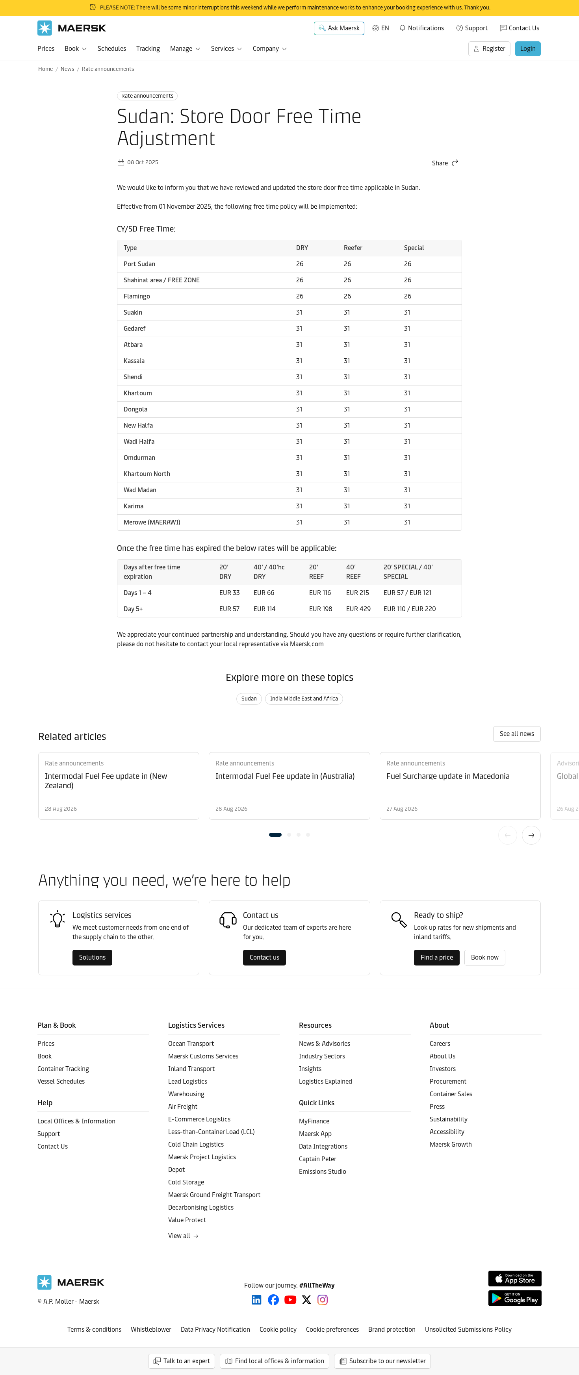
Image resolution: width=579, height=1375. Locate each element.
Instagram (322, 1299)
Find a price (437, 957)
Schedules (112, 48)
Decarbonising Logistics (201, 1207)
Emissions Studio (322, 1171)
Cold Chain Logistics (196, 1144)
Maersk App (315, 1134)
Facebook (273, 1299)
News (67, 69)
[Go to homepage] (71, 28)
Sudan (249, 698)
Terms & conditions (94, 1329)
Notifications (421, 27)
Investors (443, 1069)
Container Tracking (63, 1069)
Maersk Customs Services (203, 1056)
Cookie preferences (332, 1329)
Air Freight (182, 1106)
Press (437, 1106)
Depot (176, 1169)
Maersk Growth (451, 1144)
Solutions (92, 957)
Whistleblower (151, 1329)
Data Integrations (323, 1146)
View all (179, 1236)
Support (476, 28)
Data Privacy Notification (215, 1329)
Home (45, 69)
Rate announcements (108, 69)
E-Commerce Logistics (199, 1119)
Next (531, 835)
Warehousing (186, 1094)
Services (222, 48)
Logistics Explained (325, 1081)
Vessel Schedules (61, 1081)
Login (528, 48)
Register (493, 48)
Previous (507, 835)
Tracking (148, 48)
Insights (310, 1069)
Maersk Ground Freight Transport (214, 1195)
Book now (485, 957)
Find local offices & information (279, 1361)
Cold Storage (186, 1182)
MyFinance (314, 1121)
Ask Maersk (344, 28)
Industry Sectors (322, 1056)
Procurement (448, 1081)
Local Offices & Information (76, 1121)
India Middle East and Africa (304, 698)
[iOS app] (515, 1278)
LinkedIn (256, 1299)
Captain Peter (317, 1159)
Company (266, 48)
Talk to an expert (186, 1361)
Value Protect (187, 1220)
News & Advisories (324, 1043)
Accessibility (447, 1132)
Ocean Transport (191, 1043)
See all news (517, 734)
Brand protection (392, 1329)
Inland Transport (191, 1069)
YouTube (290, 1299)
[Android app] (515, 1298)
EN (385, 28)
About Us (442, 1056)
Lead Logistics (187, 1081)
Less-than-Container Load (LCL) (211, 1132)
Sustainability (449, 1119)
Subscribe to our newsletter (387, 1361)
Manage (181, 48)
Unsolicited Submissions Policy (468, 1329)
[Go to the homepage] (70, 1288)
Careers (440, 1043)
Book (72, 48)
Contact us (264, 957)
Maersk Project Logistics (202, 1157)
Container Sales (451, 1094)
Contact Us (524, 28)
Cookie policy (278, 1329)
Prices (45, 48)
